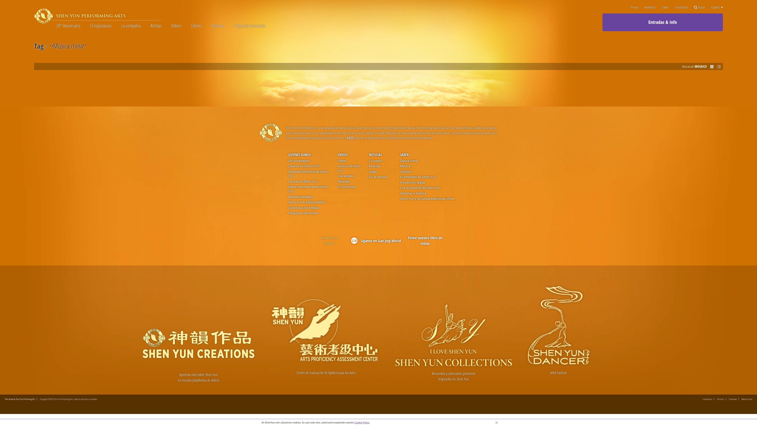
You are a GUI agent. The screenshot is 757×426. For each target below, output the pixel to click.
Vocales (405, 171)
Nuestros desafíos (300, 197)
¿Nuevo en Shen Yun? (304, 166)
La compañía (131, 26)
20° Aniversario (68, 26)
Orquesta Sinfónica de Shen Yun (308, 173)
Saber (665, 7)
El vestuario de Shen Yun (418, 177)
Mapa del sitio (746, 399)
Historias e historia (413, 193)
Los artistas (346, 176)
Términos (720, 399)
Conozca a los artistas (303, 208)
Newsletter (650, 7)
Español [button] (716, 7)
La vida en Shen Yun (302, 181)
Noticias (375, 154)
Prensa (634, 7)
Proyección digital (412, 182)
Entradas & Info (662, 22)
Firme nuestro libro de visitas (425, 240)
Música (405, 166)
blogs (373, 171)
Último (196, 26)
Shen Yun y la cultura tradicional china (427, 198)
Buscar (701, 7)
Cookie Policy (361, 422)
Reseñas (217, 26)
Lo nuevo (375, 161)
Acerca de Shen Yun (349, 168)
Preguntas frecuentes (249, 26)
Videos (176, 26)
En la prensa (346, 187)
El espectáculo (101, 26)
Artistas (156, 26)
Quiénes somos (299, 154)
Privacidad (733, 399)
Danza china (409, 161)
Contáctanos (681, 7)
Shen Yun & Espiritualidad (306, 202)
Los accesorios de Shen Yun (420, 188)
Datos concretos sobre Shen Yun (308, 189)
